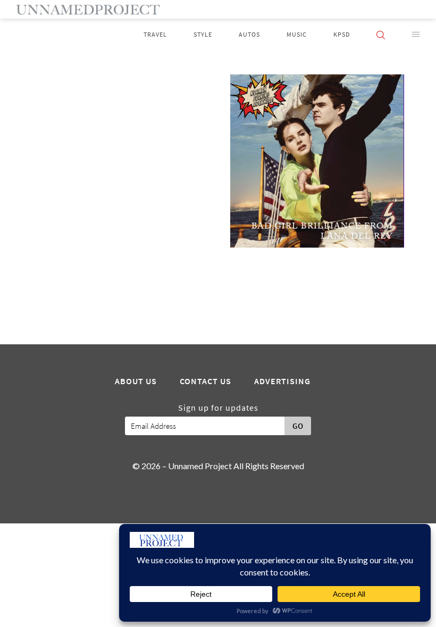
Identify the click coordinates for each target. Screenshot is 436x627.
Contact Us (205, 381)
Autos (249, 34)
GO (298, 426)
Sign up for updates (218, 408)
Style (203, 34)
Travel (155, 34)
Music (297, 34)
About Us (136, 381)
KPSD (341, 34)
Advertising (282, 381)
